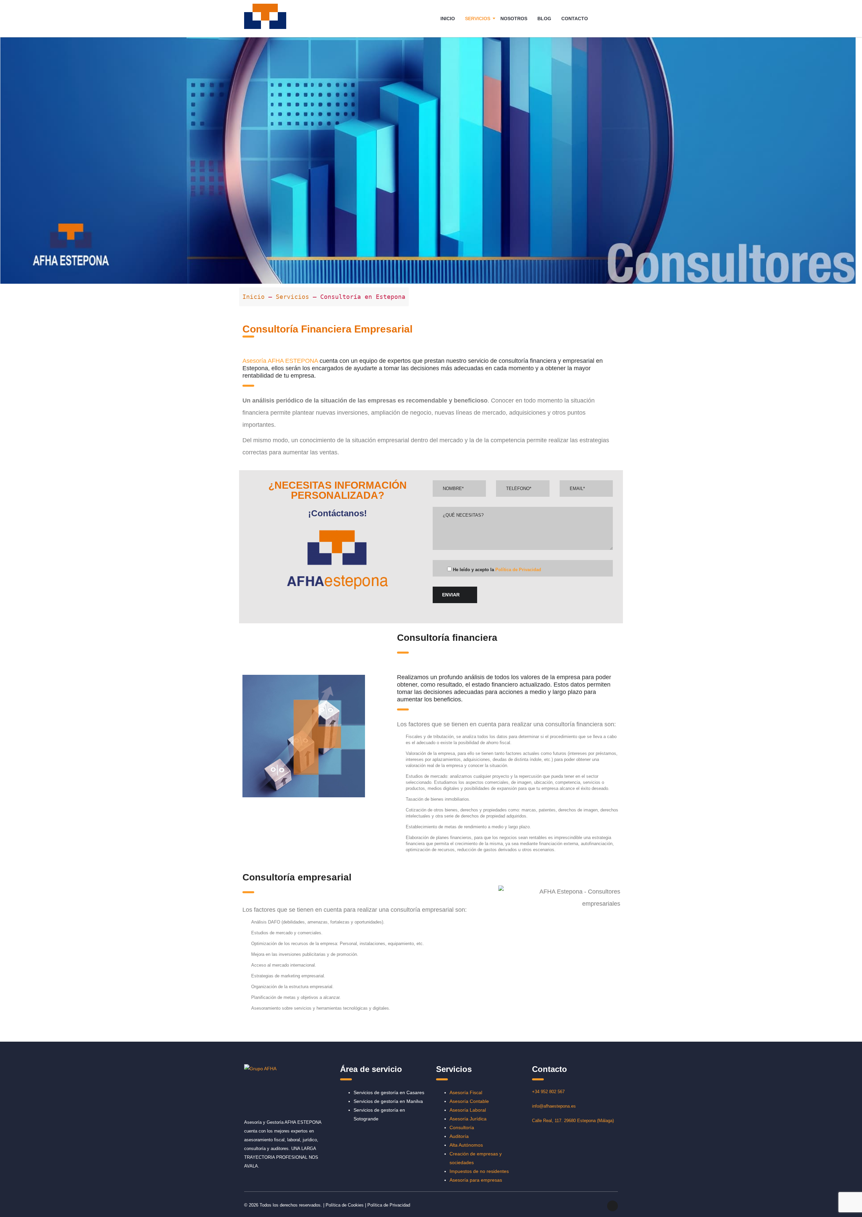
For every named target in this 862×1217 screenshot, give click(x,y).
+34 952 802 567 (548, 1091)
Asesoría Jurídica (468, 1118)
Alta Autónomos (466, 1145)
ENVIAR (451, 594)
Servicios (477, 18)
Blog (544, 18)
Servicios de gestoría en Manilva (388, 1101)
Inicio (255, 296)
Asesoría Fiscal (466, 1092)
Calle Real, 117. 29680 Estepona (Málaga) (573, 1120)
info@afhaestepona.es (554, 1106)
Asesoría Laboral (468, 1110)
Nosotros (513, 18)
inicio (447, 18)
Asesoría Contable (469, 1101)
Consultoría (462, 1127)
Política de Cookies (345, 1205)
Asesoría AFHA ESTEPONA (280, 360)
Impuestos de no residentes (479, 1171)
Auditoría (459, 1136)
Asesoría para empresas (476, 1180)
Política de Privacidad (518, 569)
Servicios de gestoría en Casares (389, 1092)
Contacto (574, 18)
